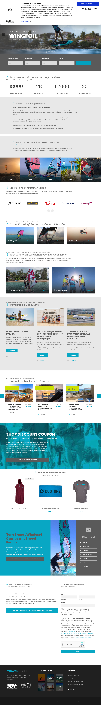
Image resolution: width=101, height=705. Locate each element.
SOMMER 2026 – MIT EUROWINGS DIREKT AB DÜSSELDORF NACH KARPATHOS (78, 335)
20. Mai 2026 (40, 329)
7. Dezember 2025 (72, 329)
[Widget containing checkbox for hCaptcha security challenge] (73, 645)
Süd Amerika (60, 687)
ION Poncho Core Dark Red (20, 509)
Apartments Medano (15, 408)
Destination (28, 58)
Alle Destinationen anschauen (24, 145)
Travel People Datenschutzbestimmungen (76, 618)
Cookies (60, 701)
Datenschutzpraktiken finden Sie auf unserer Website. (78, 633)
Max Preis (61, 58)
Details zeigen (24, 21)
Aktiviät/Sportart (13, 58)
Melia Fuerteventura (77, 408)
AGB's (76, 701)
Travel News (12, 356)
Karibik (41, 687)
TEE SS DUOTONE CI (81, 509)
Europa (41, 678)
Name (63, 594)
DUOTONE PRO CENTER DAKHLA (17, 332)
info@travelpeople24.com (83, 637)
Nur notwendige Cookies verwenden (88, 9)
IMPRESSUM (82, 701)
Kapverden (59, 678)
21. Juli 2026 (10, 329)
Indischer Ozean (50, 678)
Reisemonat (45, 58)
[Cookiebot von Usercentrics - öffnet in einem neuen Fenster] (10, 21)
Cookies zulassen (87, 4)
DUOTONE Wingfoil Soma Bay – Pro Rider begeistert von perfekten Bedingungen (50, 335)
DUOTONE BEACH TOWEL (50, 509)
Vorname (63, 599)
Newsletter (72, 631)
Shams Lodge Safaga (46, 408)
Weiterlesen (11, 350)
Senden (78, 651)
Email (63, 602)
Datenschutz (69, 701)
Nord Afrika (50, 687)
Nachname (82, 599)
